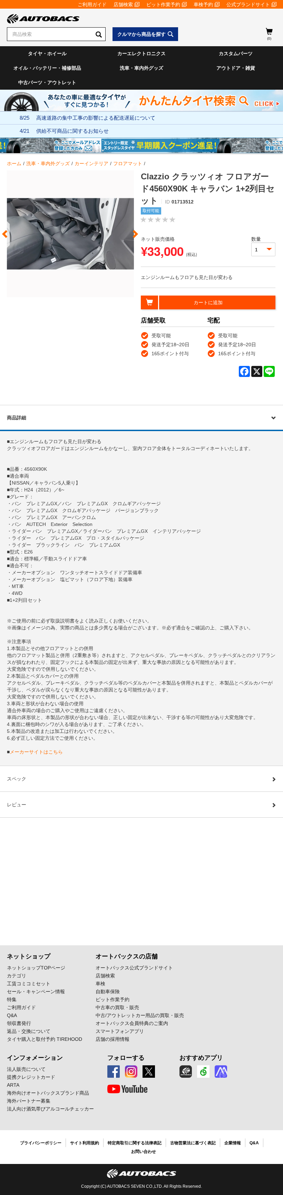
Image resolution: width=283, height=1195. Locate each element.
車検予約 (203, 4)
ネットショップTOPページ (36, 967)
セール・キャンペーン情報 (36, 991)
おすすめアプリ (201, 1057)
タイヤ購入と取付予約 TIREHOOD (44, 1039)
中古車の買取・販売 (117, 1007)
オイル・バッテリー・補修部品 (47, 68)
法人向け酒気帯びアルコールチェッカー (50, 1109)
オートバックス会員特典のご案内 (132, 1023)
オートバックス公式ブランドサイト (134, 967)
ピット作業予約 (163, 4)
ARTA (13, 1085)
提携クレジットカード (31, 1077)
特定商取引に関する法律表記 (135, 1143)
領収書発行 (19, 1023)
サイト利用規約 (84, 1143)
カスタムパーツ (236, 53)
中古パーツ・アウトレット (47, 82)
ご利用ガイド (92, 4)
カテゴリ (16, 975)
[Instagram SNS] (131, 1071)
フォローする (126, 1057)
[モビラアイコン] (221, 1071)
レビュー (16, 804)
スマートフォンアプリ (120, 1031)
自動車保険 (108, 991)
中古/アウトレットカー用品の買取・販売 (140, 1015)
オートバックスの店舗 (127, 956)
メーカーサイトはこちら (36, 752)
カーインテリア (91, 163)
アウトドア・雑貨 (235, 68)
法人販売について (26, 1069)
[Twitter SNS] (149, 1071)
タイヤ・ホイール (47, 53)
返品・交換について (28, 1031)
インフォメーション (35, 1057)
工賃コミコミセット (28, 983)
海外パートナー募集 (28, 1101)
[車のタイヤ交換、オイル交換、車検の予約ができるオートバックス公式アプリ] (185, 1071)
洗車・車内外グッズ (141, 68)
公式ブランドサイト (248, 4)
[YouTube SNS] (127, 1089)
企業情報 (232, 1143)
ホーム (14, 163)
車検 (100, 983)
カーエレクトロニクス (141, 53)
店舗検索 (123, 4)
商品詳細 (16, 417)
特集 (12, 999)
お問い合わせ (143, 1151)
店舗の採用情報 (112, 1039)
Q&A (12, 1015)
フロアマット (127, 163)
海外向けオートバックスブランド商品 (48, 1093)
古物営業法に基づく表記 (193, 1143)
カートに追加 (208, 302)
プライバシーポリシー (40, 1143)
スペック (16, 778)
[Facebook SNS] (113, 1071)
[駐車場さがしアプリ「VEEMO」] (203, 1071)
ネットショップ (28, 956)
